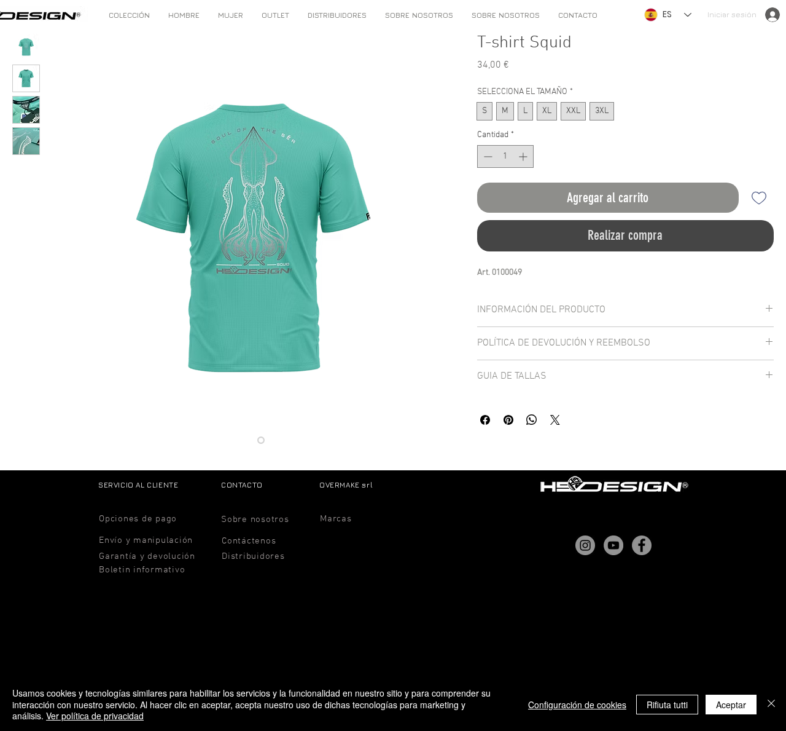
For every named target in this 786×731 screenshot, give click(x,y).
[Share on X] (555, 420)
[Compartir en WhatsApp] (531, 420)
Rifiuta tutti (667, 704)
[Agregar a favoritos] (759, 198)
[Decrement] (486, 156)
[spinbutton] (505, 156)
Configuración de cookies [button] (577, 704)
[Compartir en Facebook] (485, 420)
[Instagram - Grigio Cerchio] (585, 545)
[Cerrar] (771, 704)
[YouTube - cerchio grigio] (613, 545)
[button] (184, 15)
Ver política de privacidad (95, 715)
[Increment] (524, 156)
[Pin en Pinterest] (508, 420)
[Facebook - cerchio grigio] (642, 545)
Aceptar (731, 704)
